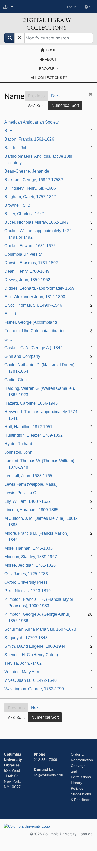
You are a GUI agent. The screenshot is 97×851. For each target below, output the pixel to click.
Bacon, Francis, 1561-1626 (29, 139)
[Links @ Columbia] (8, 7)
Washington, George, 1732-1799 (34, 689)
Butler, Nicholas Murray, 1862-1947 (36, 222)
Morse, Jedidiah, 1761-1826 (30, 565)
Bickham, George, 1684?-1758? (33, 179)
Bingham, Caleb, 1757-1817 (30, 196)
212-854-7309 (45, 760)
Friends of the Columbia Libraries (34, 331)
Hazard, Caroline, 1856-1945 (31, 403)
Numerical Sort (65, 105)
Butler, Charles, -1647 (24, 214)
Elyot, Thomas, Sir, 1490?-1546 (33, 305)
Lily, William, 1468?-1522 (27, 501)
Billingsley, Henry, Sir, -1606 (30, 188)
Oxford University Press (26, 582)
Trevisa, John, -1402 (23, 663)
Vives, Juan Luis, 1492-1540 (30, 680)
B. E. (8, 130)
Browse (47, 68)
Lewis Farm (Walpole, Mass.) (30, 484)
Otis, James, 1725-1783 (26, 574)
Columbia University (23, 254)
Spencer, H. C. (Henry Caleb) (31, 655)
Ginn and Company (22, 356)
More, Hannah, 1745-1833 (28, 548)
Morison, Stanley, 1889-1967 (30, 557)
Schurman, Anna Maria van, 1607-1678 (40, 629)
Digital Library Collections (46, 24)
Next (55, 95)
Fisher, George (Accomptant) (30, 322)
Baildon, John (17, 147)
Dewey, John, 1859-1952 (27, 280)
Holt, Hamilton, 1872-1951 (28, 427)
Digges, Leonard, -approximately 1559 (39, 288)
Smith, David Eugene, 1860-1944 (34, 646)
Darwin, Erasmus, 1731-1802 (31, 263)
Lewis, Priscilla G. (20, 493)
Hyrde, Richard (18, 444)
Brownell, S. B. (18, 205)
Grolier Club (15, 380)
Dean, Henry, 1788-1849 (26, 271)
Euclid (10, 314)
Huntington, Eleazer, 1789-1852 (33, 435)
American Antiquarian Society (31, 122)
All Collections (47, 77)
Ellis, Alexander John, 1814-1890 (34, 297)
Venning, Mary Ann (21, 672)
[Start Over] (19, 38)
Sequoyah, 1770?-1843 (26, 638)
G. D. (9, 339)
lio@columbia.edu (48, 775)
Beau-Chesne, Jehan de (26, 171)
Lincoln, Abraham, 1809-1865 (31, 510)
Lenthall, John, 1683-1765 (28, 476)
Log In (71, 7)
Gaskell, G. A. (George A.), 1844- (34, 348)
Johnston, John (18, 452)
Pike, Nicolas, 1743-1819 (27, 591)
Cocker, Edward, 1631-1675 (30, 246)
